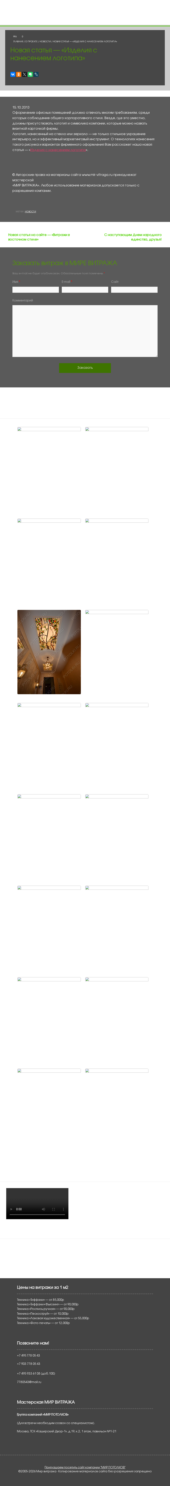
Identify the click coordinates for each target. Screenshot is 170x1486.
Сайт (115, 282)
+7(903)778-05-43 (99, 5)
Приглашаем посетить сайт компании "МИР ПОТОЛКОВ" (85, 1467)
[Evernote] (30, 74)
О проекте (31, 42)
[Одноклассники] (18, 74)
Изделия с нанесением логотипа (58, 150)
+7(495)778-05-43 (98, 12)
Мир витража (59, 13)
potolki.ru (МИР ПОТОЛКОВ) (33, 1247)
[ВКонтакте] (12, 74)
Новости (45, 42)
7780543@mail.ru (98, 19)
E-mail (67, 282)
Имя (16, 282)
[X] (24, 74)
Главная (18, 42)
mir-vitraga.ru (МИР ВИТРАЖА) (35, 1253)
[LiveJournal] (36, 74)
